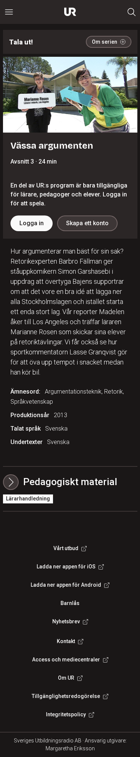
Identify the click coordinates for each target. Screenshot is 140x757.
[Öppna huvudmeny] (8, 11)
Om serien (104, 42)
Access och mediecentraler (66, 660)
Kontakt (66, 641)
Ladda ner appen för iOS (66, 567)
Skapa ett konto (87, 223)
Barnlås (70, 603)
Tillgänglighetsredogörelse (66, 696)
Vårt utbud (65, 548)
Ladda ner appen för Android (66, 585)
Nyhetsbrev (66, 621)
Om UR (66, 678)
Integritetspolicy (66, 714)
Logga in (31, 223)
